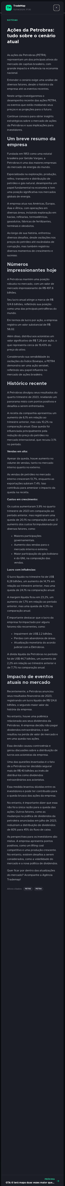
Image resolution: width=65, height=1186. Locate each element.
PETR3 (28, 889)
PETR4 (39, 889)
